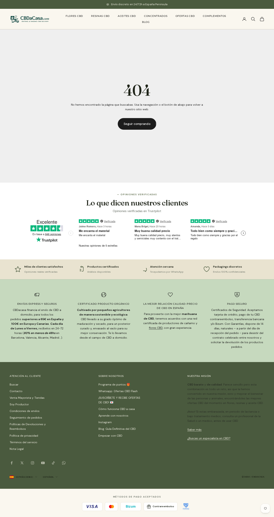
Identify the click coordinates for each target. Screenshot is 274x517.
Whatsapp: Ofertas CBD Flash (118, 391)
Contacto (16, 391)
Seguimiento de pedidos (26, 417)
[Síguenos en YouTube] (43, 463)
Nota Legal (17, 449)
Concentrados (155, 15)
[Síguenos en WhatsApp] (64, 463)
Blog (146, 21)
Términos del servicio (23, 442)
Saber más (194, 429)
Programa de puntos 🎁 (114, 384)
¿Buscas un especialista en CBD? (208, 438)
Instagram (105, 422)
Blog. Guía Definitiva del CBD (117, 429)
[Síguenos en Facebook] (12, 463)
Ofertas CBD (185, 15)
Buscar (14, 384)
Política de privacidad (24, 435)
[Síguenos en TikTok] (53, 463)
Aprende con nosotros (113, 415)
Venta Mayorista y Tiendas (27, 398)
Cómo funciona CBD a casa (116, 409)
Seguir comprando (137, 124)
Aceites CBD (127, 15)
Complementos (214, 15)
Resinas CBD (100, 15)
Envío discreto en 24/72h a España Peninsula (139, 4)
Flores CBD (74, 15)
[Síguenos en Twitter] (22, 463)
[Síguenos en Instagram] (32, 463)
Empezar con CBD (110, 435)
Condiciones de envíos (25, 411)
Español (48, 477)
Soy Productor (19, 404)
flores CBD (155, 328)
